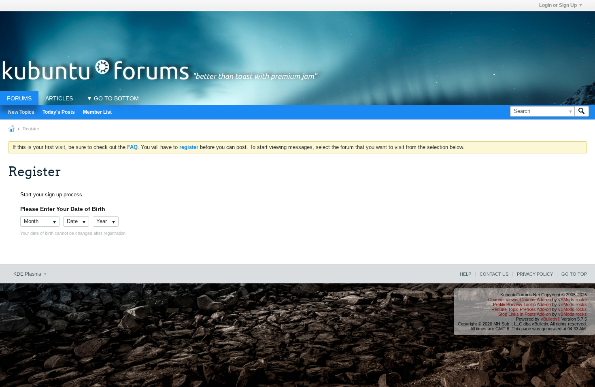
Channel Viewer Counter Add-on (519, 299)
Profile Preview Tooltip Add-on (522, 304)
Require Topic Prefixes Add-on (521, 309)
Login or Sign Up (558, 5)
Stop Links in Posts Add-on (524, 314)
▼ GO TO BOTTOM (113, 98)
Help (465, 274)
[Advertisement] (297, 29)
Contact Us (494, 274)
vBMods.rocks (572, 299)
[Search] (581, 111)
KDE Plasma (27, 274)
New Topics (21, 112)
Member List (97, 112)
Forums (19, 98)
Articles (59, 98)
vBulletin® (550, 319)
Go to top (574, 274)
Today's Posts (58, 112)
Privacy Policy (535, 274)
